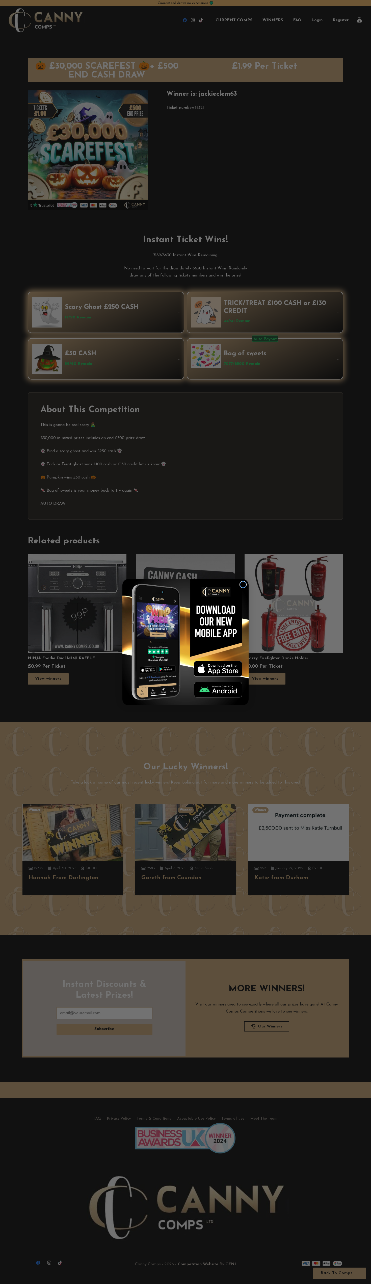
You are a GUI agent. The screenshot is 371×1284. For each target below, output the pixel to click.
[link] (218, 669)
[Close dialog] (243, 585)
